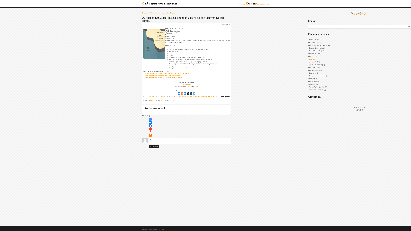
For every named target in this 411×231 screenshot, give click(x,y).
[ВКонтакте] (179, 93)
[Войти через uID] (150, 119)
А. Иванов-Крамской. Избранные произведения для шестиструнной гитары (167, 73)
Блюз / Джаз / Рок (315, 51)
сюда (196, 86)
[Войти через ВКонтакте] (150, 122)
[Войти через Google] (150, 132)
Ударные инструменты (316, 90)
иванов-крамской (187, 96)
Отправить (154, 146)
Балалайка (312, 40)
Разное (311, 78)
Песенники (312, 73)
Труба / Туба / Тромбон (316, 87)
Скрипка (312, 84)
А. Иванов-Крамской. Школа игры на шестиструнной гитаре (162, 77)
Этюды (210, 96)
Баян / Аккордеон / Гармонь (318, 45)
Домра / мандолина (315, 65)
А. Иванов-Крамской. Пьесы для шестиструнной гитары (161, 75)
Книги (250, 3)
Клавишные (313, 67)
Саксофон (312, 81)
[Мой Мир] (185, 93)
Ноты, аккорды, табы (162, 13)
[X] (188, 93)
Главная (145, 13)
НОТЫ (215, 96)
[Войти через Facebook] (150, 125)
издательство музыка (200, 96)
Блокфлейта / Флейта (316, 48)
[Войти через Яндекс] (150, 129)
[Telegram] (194, 93)
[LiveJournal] (191, 93)
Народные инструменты (317, 76)
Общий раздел (314, 70)
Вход (364, 14)
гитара (179, 96)
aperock (163, 96)
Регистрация (357, 14)
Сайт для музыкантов (159, 3)
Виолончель (313, 53)
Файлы (151, 13)
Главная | (242, 4)
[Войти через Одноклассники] (150, 135)
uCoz (162, 229)
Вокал (311, 56)
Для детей (312, 62)
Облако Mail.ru (186, 84)
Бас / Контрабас (314, 42)
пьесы (174, 96)
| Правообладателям (262, 4)
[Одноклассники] (182, 93)
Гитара (172, 13)
